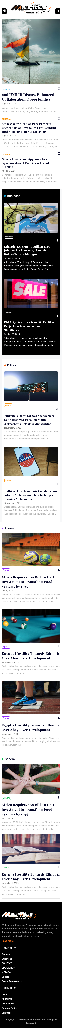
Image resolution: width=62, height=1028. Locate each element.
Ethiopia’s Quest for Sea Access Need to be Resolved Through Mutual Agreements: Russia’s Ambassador (29, 420)
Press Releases (10, 981)
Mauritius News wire (35, 1019)
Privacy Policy (10, 1008)
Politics (11, 365)
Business (13, 196)
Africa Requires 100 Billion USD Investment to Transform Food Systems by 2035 (28, 582)
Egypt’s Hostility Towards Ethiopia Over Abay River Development (31, 655)
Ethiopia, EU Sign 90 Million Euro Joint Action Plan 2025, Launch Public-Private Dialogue (27, 250)
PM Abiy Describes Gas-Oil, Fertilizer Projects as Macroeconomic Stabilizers (30, 326)
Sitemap (6, 1012)
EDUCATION (8, 967)
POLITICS (7, 963)
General (10, 759)
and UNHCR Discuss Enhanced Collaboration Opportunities (28, 96)
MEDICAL (7, 972)
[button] (57, 11)
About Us (7, 998)
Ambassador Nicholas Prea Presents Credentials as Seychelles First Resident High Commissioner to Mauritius (29, 128)
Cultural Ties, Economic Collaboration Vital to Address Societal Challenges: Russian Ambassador (30, 495)
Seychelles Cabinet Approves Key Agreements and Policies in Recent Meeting (25, 163)
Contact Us (8, 1003)
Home (5, 994)
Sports (9, 528)
